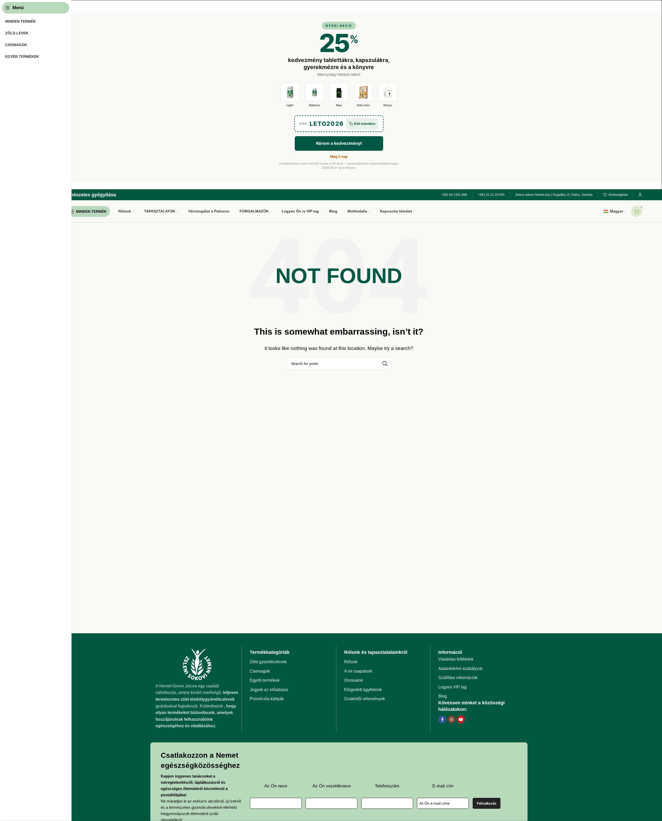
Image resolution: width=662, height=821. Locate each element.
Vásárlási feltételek (455, 659)
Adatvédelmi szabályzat (460, 668)
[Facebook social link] (442, 719)
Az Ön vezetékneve (331, 786)
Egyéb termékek (265, 680)
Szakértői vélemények (364, 699)
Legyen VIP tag (452, 687)
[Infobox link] (76, 195)
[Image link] (197, 664)
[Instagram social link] (451, 719)
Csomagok (260, 671)
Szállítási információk (458, 677)
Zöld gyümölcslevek (268, 662)
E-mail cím (442, 786)
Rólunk (350, 662)
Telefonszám (387, 786)
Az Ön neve (275, 786)
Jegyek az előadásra (269, 689)
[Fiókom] (640, 195)
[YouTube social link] (461, 719)
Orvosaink (353, 680)
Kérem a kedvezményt (339, 143)
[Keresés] (385, 363)
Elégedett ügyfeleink (363, 689)
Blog (442, 696)
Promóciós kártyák (267, 699)
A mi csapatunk (358, 671)
